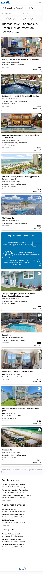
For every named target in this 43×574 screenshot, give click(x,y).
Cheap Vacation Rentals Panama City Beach (16, 495)
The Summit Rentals (9, 509)
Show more (5, 67)
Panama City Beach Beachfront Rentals (15, 490)
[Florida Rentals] (5, 4)
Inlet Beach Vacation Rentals (11, 539)
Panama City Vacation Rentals (12, 534)
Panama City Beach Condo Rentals (13, 485)
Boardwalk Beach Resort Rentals (13, 515)
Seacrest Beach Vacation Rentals (13, 545)
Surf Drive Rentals (8, 520)
